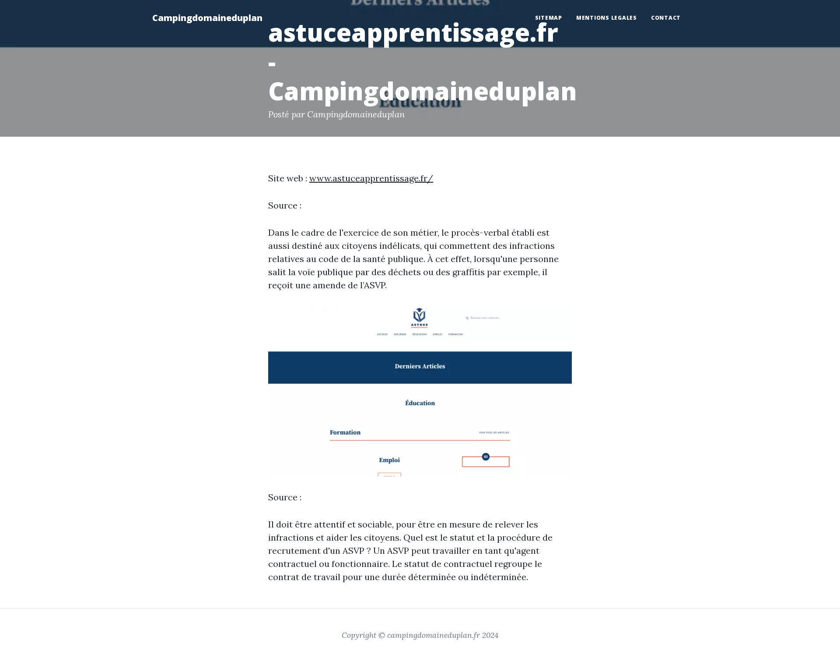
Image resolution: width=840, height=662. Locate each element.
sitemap (548, 17)
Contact (666, 17)
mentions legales (606, 17)
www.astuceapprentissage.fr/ (371, 178)
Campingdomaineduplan (207, 18)
